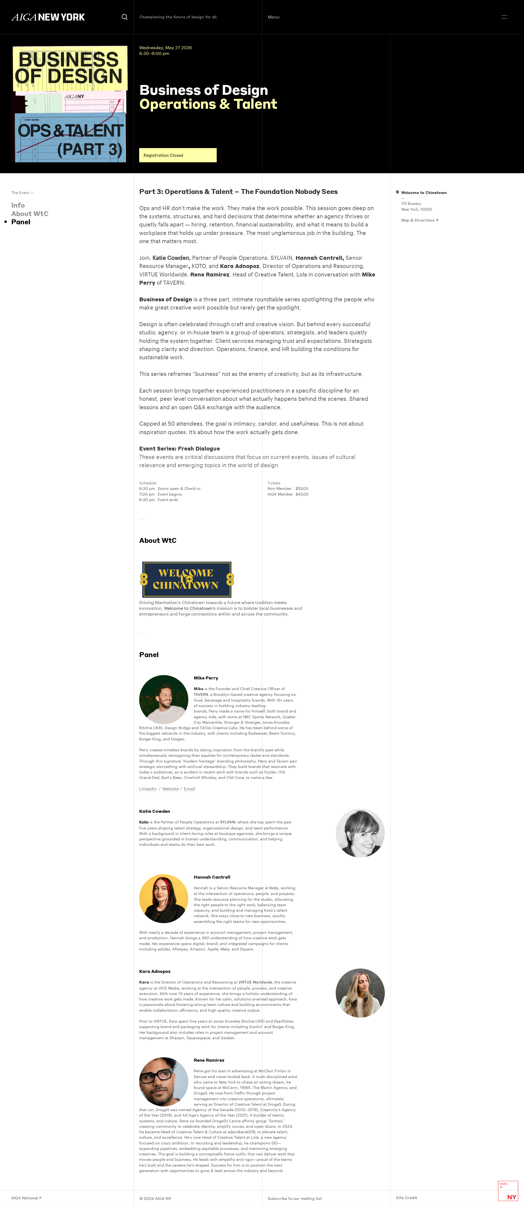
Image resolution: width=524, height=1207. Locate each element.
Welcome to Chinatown (188, 608)
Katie (143, 822)
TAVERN (201, 694)
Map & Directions (418, 220)
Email (189, 788)
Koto (274, 888)
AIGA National (25, 1198)
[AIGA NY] (48, 17)
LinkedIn (148, 788)
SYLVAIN (227, 822)
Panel (21, 221)
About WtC (29, 213)
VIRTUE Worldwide (255, 982)
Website (170, 788)
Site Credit (406, 1198)
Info (18, 205)
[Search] (125, 17)
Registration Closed (163, 155)
